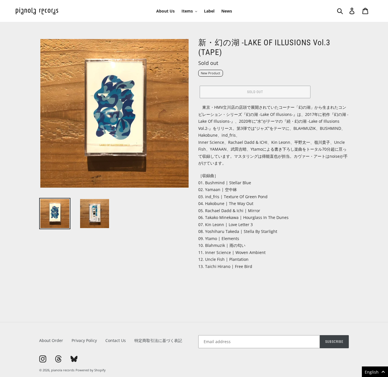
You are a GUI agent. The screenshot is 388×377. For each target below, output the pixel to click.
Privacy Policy (84, 340)
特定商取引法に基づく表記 (158, 340)
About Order (51, 340)
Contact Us (115, 340)
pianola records (62, 370)
